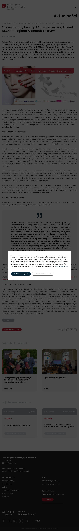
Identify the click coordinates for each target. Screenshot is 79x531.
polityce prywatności (61, 266)
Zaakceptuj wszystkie (21, 274)
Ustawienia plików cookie (29, 265)
